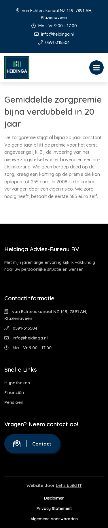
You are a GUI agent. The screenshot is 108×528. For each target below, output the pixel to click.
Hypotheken (17, 382)
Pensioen (13, 402)
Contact (41, 444)
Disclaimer (54, 498)
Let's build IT (69, 485)
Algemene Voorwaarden (54, 518)
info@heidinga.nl (57, 34)
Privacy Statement (54, 508)
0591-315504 (57, 42)
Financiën (14, 392)
